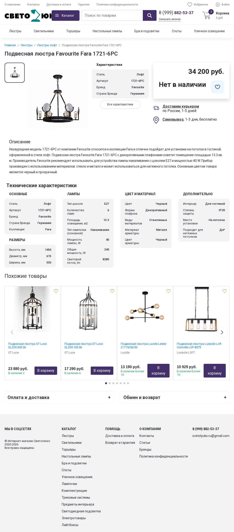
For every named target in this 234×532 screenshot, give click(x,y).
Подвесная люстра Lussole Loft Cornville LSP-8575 (199, 345)
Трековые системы (76, 497)
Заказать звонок (170, 19)
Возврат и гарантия (120, 442)
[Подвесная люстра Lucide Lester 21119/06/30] (145, 309)
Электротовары (74, 518)
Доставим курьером (180, 106)
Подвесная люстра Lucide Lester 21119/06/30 (143, 345)
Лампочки (69, 484)
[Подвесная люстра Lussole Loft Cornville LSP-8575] (201, 309)
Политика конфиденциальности (117, 4)
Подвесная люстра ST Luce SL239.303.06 (27, 345)
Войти (225, 4)
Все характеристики (120, 104)
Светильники (44, 31)
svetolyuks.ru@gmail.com (210, 436)
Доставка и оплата (58, 4)
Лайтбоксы (70, 525)
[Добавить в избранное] (217, 86)
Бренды (145, 449)
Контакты (33, 4)
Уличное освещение (209, 31)
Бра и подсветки (146, 31)
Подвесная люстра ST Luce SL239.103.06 (83, 345)
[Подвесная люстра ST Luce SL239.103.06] (88, 309)
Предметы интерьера (78, 504)
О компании (12, 4)
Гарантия (84, 4)
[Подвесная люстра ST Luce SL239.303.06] (32, 309)
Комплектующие (74, 490)
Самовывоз (172, 119)
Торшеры (73, 31)
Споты (176, 31)
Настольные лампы (107, 31)
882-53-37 (176, 12)
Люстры (15, 31)
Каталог (67, 15)
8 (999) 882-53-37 (205, 429)
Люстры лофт (47, 45)
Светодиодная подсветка (81, 511)
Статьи (144, 442)
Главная (10, 45)
